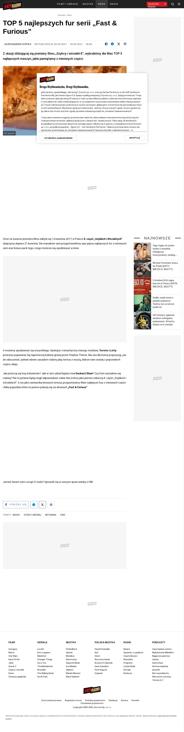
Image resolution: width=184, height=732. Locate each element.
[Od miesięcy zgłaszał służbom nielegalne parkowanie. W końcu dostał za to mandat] (142, 320)
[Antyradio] (12, 6)
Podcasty (158, 642)
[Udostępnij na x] (42, 504)
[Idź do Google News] (51, 504)
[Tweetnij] (118, 43)
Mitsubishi (51, 515)
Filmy (11, 642)
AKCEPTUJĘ (134, 138)
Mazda (16, 515)
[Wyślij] (112, 43)
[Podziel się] (106, 43)
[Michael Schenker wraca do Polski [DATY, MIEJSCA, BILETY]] (142, 268)
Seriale (42, 642)
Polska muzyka (105, 642)
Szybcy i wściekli (33, 515)
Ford (62, 515)
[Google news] (124, 43)
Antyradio (62, 15)
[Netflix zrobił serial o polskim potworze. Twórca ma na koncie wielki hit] (142, 303)
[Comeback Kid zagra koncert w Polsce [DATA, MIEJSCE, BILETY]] (142, 286)
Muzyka (71, 642)
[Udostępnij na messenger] (33, 504)
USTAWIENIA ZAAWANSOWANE (58, 138)
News (69, 15)
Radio (127, 642)
